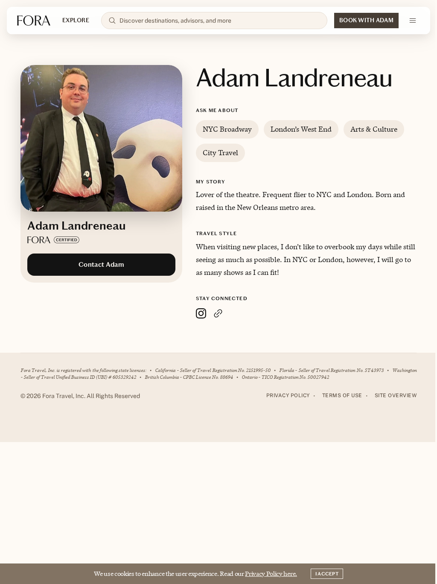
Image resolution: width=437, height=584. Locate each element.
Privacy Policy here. (271, 573)
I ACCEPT (326, 574)
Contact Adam (101, 264)
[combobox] (219, 20)
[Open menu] (412, 20)
